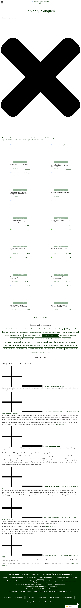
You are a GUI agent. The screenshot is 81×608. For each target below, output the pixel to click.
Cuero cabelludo (15, 339)
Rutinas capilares (27, 140)
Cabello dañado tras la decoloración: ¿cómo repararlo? (19, 305)
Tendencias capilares (71, 348)
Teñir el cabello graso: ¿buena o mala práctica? (60, 249)
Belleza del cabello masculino (11, 138)
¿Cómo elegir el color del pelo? (19, 164)
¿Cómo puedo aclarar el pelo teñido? (18, 249)
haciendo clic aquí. (58, 424)
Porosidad (44, 345)
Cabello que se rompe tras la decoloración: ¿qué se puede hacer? (18, 194)
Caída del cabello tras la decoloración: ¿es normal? (17, 221)
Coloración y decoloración (37, 138)
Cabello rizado (42, 597)
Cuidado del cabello (28, 339)
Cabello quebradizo (68, 597)
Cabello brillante (54, 597)
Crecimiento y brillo (16, 140)
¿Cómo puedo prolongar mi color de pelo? (60, 221)
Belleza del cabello (35, 329)
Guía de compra (26, 342)
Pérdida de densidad (15, 345)
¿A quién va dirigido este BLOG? (52, 446)
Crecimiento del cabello (56, 345)
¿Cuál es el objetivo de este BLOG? (53, 386)
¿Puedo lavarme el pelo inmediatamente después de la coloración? (59, 165)
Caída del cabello (35, 332)
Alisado (8, 140)
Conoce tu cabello (70, 342)
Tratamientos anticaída (37, 352)
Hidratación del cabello (40, 342)
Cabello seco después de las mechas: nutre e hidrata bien (59, 305)
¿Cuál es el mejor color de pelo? (60, 192)
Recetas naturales (21, 348)
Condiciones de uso (48, 602)
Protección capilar (9, 348)
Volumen (41, 140)
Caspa (5, 345)
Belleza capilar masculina (50, 329)
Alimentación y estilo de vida (14, 329)
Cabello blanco (13, 332)
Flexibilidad (35, 140)
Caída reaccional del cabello (32, 335)
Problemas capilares (71, 345)
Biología (61, 329)
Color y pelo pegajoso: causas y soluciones (19, 277)
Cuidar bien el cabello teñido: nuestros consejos (59, 277)
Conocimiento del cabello (68, 335)
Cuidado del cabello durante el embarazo (48, 339)
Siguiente (45, 317)
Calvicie (5, 332)
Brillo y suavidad (25, 138)
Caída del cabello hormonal (70, 332)
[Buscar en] (1, 15)
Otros (26, 329)
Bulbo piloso (7, 597)
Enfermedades (59, 342)
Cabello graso (24, 332)
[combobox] (40, 18)
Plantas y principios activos (31, 345)
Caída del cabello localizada (13, 335)
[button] (40, 376)
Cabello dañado (19, 597)
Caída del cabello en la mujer (51, 332)
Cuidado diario (66, 339)
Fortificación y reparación (53, 138)
